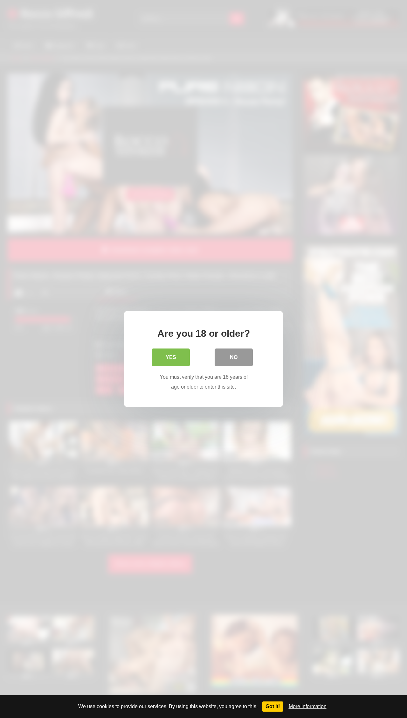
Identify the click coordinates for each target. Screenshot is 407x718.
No (234, 357)
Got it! (273, 706)
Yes (171, 357)
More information (308, 706)
